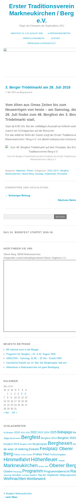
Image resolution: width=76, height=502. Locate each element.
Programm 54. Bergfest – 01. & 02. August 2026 (30, 354)
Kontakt (55, 38)
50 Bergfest (8, 432)
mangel (61, 460)
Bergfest (64, 170)
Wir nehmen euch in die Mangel (22, 349)
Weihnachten (15, 478)
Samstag (39, 174)
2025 (53, 432)
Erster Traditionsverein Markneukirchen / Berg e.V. (41, 13)
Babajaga (64, 432)
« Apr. (6, 412)
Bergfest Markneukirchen (19, 493)
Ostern (8, 471)
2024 (46, 432)
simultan (16, 474)
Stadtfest (33, 475)
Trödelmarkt (50, 174)
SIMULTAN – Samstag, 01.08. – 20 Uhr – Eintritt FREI (34, 358)
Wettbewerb (36, 479)
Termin (30, 170)
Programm (32, 470)
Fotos (17, 454)
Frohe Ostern (26, 455)
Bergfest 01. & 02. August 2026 (27, 33)
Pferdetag (17, 472)
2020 (27, 432)
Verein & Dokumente (34, 38)
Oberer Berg (28, 174)
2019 (23, 432)
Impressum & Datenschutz (42, 43)
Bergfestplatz (40, 444)
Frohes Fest (41, 454)
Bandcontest (15, 438)
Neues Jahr (43, 466)
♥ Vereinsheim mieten (59, 33)
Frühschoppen (58, 454)
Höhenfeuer (44, 459)
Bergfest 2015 (66, 438)
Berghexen (60, 443)
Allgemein (21, 170)
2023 (40, 432)
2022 (33, 432)
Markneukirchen (13, 174)
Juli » (14, 412)
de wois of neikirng (16, 449)
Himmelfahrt (17, 459)
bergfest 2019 (11, 444)
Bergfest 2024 (26, 444)
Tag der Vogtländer (48, 474)
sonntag (25, 475)
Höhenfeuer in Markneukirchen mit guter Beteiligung (32, 367)
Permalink (62, 174)
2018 (49, 170)
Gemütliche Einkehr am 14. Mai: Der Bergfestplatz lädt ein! (36, 362)
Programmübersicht (57, 471)
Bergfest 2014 (49, 438)
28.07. (56, 170)
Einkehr (34, 449)
